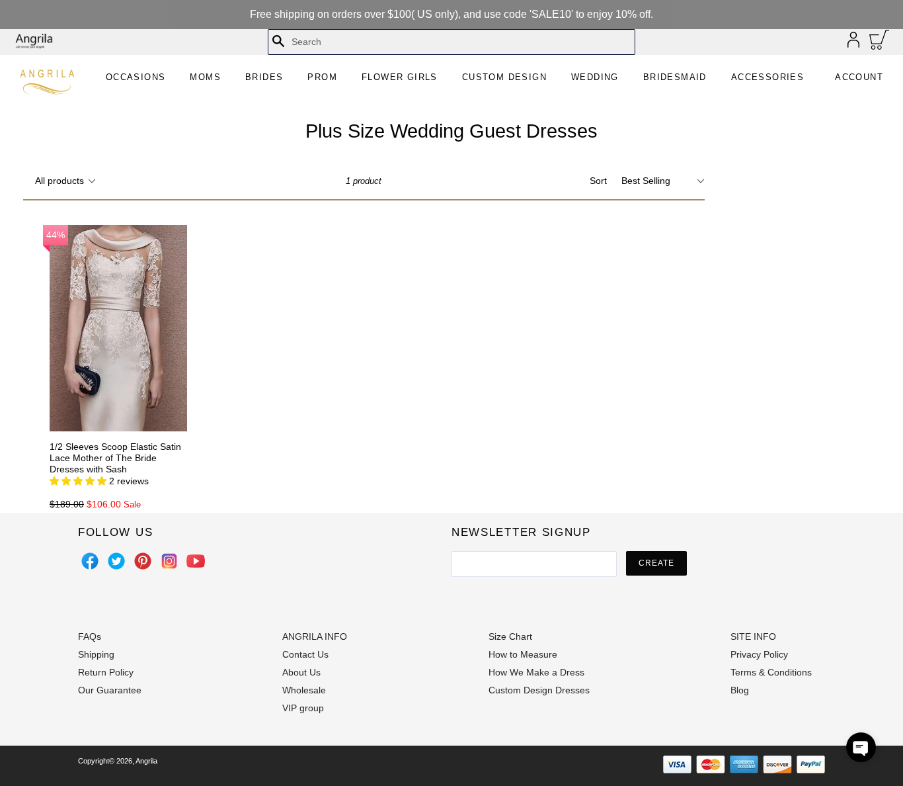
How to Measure (523, 654)
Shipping (96, 654)
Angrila (146, 761)
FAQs (89, 636)
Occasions (136, 77)
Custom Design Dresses (539, 690)
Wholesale (304, 690)
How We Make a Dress (536, 672)
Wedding (595, 77)
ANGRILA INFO (314, 636)
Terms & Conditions (771, 672)
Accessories (767, 77)
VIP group (303, 708)
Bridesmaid (675, 77)
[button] (861, 747)
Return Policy (106, 672)
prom (322, 77)
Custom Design (504, 77)
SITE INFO (753, 636)
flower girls (400, 77)
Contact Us (305, 654)
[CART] (879, 43)
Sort (598, 180)
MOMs (205, 77)
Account (859, 77)
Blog (739, 690)
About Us (301, 672)
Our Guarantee (109, 690)
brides (264, 77)
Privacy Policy (759, 654)
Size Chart (510, 636)
